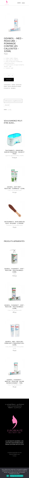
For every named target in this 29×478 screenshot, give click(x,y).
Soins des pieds (12, 346)
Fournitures (9, 225)
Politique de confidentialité (16, 475)
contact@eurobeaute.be (16, 406)
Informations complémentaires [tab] (13, 101)
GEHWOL (13, 88)
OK (7, 475)
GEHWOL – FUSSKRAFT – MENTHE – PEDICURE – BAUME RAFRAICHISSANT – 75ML (14, 381)
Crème (13, 84)
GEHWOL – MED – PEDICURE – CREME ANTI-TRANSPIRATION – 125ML (14, 343)
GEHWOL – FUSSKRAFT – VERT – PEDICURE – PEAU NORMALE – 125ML (14, 306)
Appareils (7, 155)
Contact (14, 456)
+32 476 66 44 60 (17, 407)
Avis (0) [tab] (7, 105)
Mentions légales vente (14, 454)
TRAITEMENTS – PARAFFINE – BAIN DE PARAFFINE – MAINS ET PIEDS (14, 152)
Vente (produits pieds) (14, 86)
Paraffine (17, 155)
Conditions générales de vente (14, 452)
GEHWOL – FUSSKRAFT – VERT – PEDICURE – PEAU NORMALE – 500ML (14, 270)
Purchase (9, 79)
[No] (27, 473)
